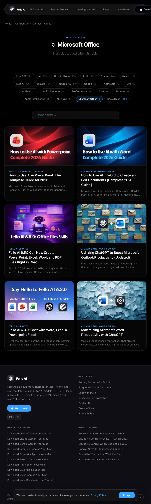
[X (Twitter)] (18, 417)
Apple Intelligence (36, 98)
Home (7, 23)
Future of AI (67, 83)
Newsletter (124, 9)
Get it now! (21, 408)
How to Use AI (65, 76)
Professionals (81, 91)
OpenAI (108, 76)
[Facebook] (10, 417)
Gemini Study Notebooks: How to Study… (102, 433)
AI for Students (53, 91)
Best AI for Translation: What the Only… (101, 454)
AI (43, 76)
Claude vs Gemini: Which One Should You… (103, 443)
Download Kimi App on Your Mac (26, 464)
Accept (127, 495)
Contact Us (84, 403)
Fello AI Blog (75, 37)
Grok (103, 91)
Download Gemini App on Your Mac (27, 443)
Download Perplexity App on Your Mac (29, 454)
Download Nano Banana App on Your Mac (31, 480)
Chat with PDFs (87, 392)
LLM (88, 76)
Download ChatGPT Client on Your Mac (29, 433)
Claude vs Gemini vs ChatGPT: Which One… (103, 438)
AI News (29, 91)
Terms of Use (86, 408)
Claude (43, 83)
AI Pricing (64, 98)
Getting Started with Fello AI (94, 382)
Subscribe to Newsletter (92, 397)
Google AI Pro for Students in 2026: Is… (101, 448)
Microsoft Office (89, 98)
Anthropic (111, 83)
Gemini (128, 76)
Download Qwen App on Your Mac (27, 474)
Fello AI (21, 9)
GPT (131, 83)
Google (90, 83)
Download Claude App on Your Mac (27, 438)
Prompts (122, 91)
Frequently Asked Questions (94, 387)
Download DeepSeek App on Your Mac (29, 448)
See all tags (117, 98)
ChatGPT (23, 76)
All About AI (36, 9)
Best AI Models (60, 9)
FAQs (106, 9)
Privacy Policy (86, 413)
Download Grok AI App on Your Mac (28, 459)
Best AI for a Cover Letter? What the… (100, 459)
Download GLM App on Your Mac (26, 469)
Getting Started (86, 9)
